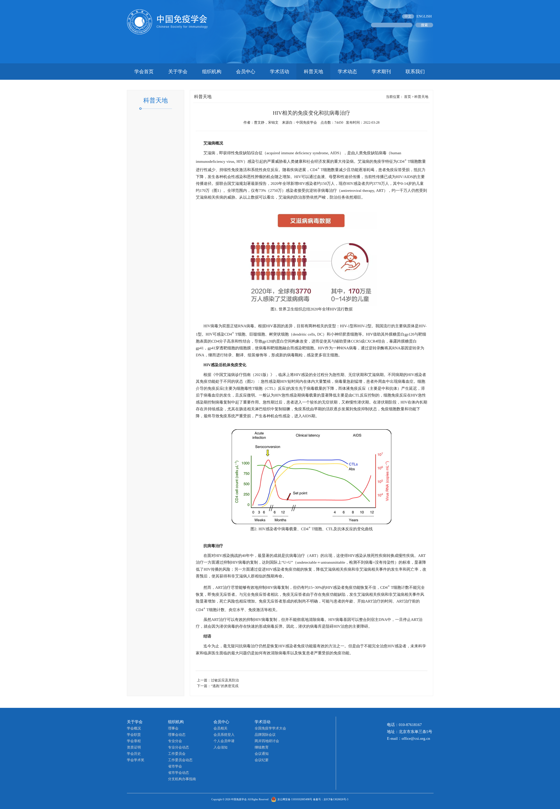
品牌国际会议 (265, 734)
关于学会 (177, 71)
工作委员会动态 (180, 760)
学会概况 (134, 728)
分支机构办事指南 (182, 779)
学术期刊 (381, 71)
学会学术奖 (135, 760)
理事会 (173, 728)
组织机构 (211, 71)
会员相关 (221, 728)
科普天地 (313, 71)
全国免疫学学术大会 (270, 728)
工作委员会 (177, 753)
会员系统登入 (224, 734)
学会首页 (144, 71)
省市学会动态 (178, 772)
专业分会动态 (178, 747)
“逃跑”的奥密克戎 (224, 686)
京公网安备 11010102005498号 (294, 799)
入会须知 (221, 747)
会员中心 (245, 71)
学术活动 (279, 71)
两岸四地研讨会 (267, 741)
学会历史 (134, 753)
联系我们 (415, 71)
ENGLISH (424, 16)
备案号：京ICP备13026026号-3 (330, 799)
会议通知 (262, 753)
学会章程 (134, 741)
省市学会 (175, 766)
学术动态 (347, 71)
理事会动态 (177, 734)
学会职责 (134, 734)
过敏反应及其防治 (225, 680)
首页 (407, 97)
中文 (407, 16)
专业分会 (175, 741)
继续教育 (262, 747)
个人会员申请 (224, 741)
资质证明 (134, 747)
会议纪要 (262, 760)
